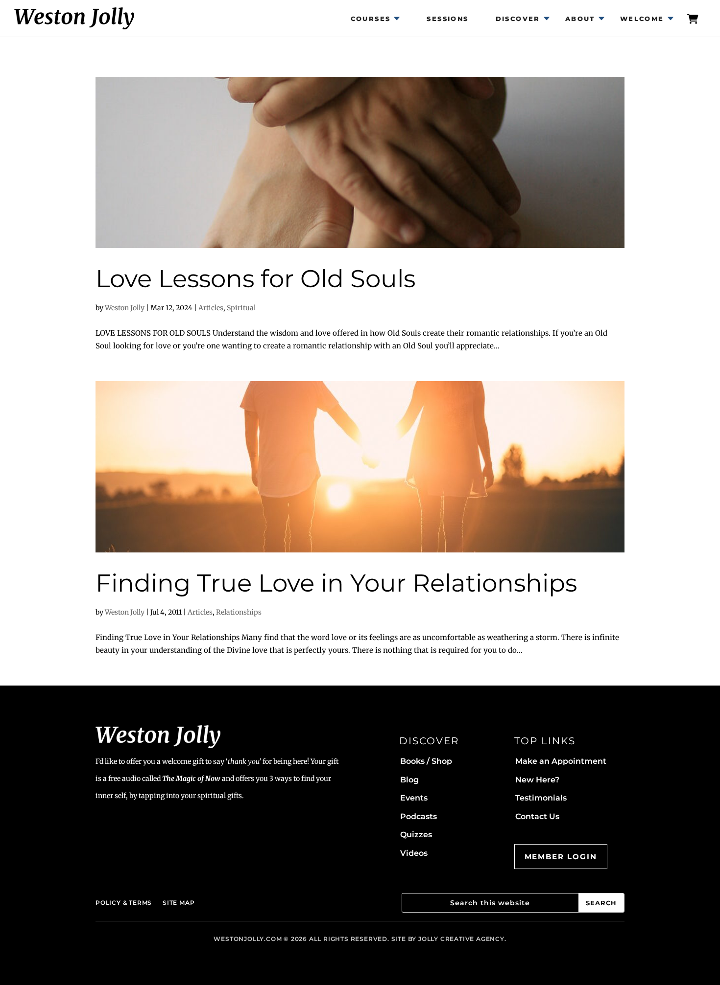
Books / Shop (426, 761)
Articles (210, 307)
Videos (414, 853)
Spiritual (241, 307)
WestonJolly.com (248, 938)
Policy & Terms (124, 902)
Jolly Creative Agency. (462, 938)
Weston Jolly (124, 307)
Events (414, 797)
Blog (409, 779)
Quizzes (416, 834)
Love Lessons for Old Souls (255, 279)
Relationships (239, 612)
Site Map (178, 902)
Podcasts (418, 816)
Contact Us (537, 816)
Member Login (561, 856)
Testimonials (541, 797)
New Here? (537, 779)
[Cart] (693, 18)
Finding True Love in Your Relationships (336, 583)
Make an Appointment (560, 761)
